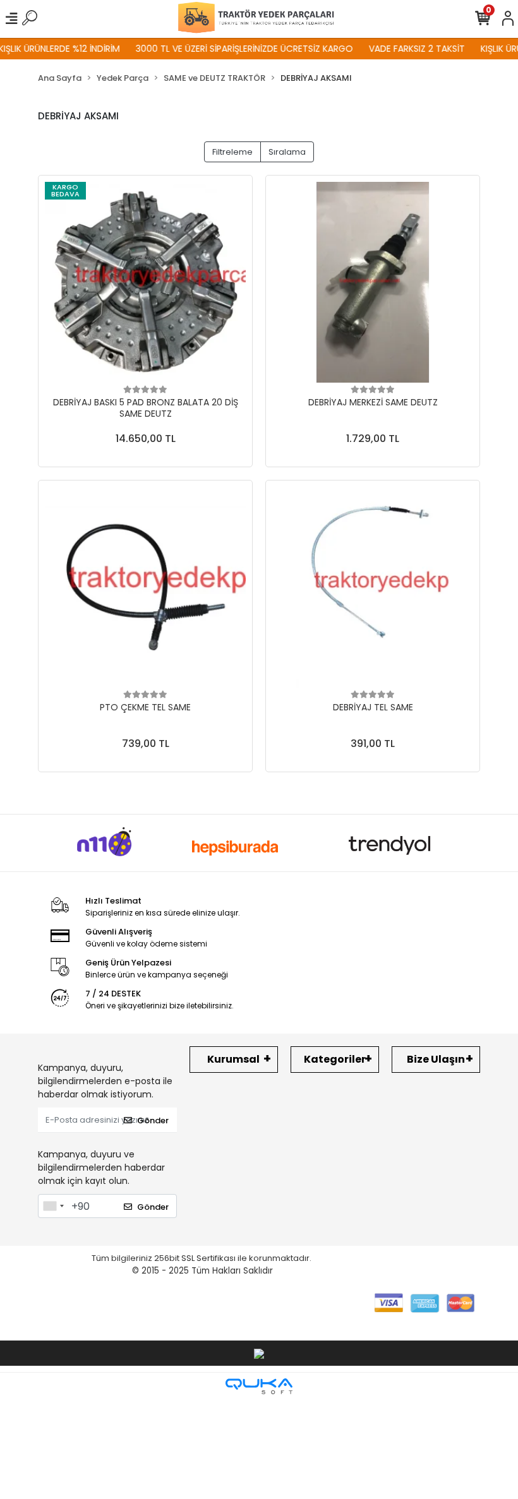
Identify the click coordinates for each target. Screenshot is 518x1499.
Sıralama (287, 152)
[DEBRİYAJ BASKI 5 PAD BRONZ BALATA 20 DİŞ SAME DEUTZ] (145, 282)
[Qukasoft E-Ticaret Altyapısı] (259, 1386)
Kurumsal (233, 1059)
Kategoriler (335, 1059)
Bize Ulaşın (436, 1059)
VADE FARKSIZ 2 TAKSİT (403, 48)
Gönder (153, 1120)
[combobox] (53, 1206)
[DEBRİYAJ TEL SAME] (372, 587)
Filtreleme (232, 152)
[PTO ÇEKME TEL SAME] (145, 587)
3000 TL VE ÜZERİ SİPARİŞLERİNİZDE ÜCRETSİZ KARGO (230, 48)
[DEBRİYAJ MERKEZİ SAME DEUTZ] (372, 282)
